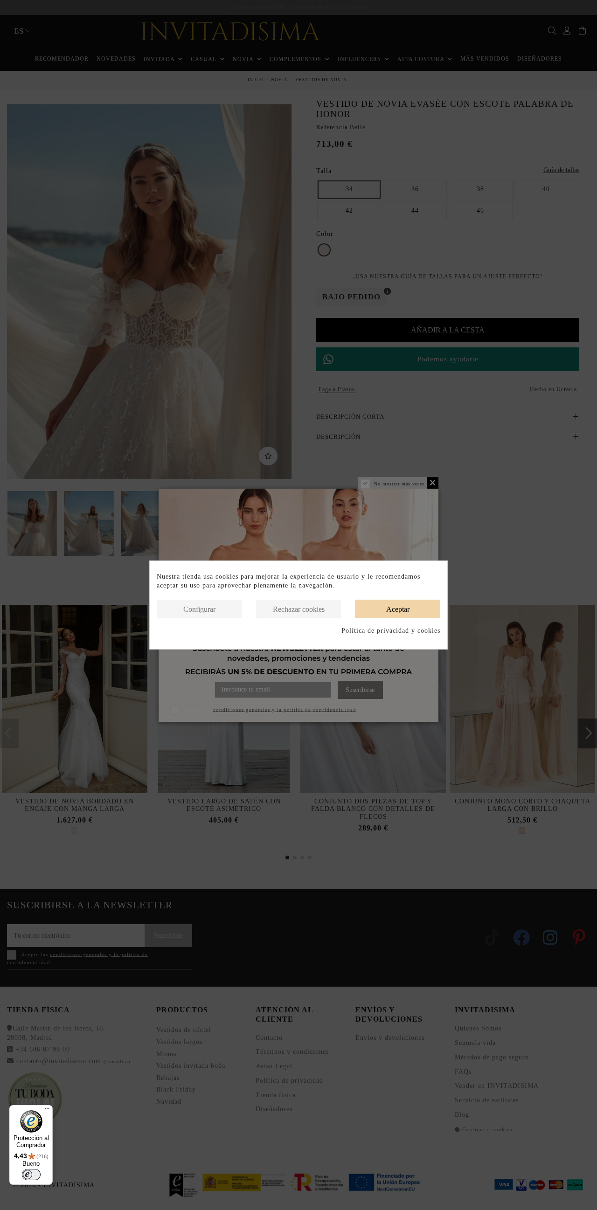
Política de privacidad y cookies (390, 630)
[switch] (31, 1174)
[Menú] (47, 1110)
